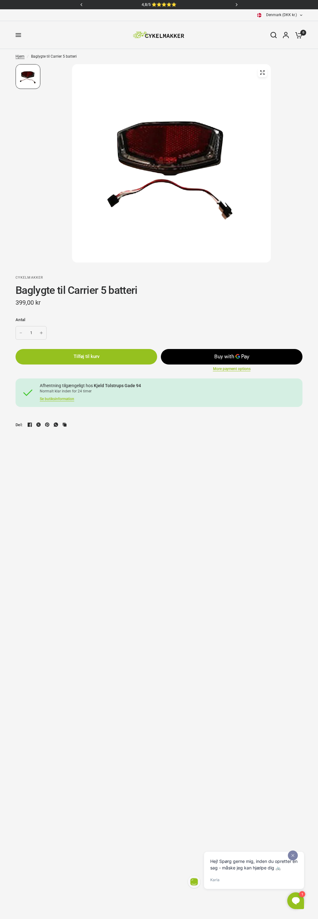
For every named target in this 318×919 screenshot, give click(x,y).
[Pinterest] (47, 424)
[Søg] (273, 35)
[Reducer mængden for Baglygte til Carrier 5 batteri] (21, 332)
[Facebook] (30, 424)
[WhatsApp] (56, 424)
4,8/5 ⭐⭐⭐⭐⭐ (159, 4)
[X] (38, 424)
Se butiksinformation (57, 399)
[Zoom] (262, 72)
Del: (19, 425)
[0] (297, 35)
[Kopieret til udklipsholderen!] (64, 424)
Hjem (20, 56)
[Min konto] (286, 35)
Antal (20, 319)
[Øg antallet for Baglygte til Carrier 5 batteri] (41, 332)
